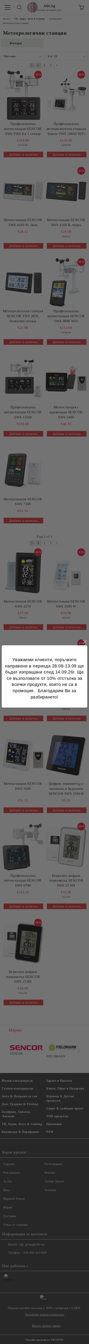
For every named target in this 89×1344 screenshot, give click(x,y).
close (84, 641)
